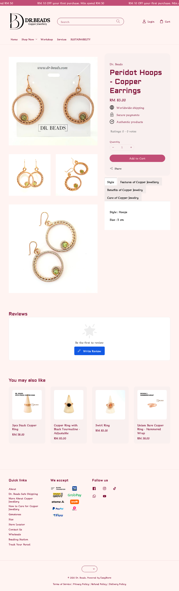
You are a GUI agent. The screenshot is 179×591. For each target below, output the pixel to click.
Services (61, 39)
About (12, 488)
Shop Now (28, 39)
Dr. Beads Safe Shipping (23, 493)
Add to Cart (137, 158)
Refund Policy (99, 583)
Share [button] (118, 168)
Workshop (47, 39)
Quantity (115, 141)
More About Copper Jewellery (21, 499)
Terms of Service (62, 583)
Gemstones (15, 514)
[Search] (118, 21)
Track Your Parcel (19, 544)
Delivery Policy (117, 583)
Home (14, 39)
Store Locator (17, 524)
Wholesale (15, 534)
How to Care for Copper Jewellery (23, 507)
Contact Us (15, 529)
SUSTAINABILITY (80, 39)
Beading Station (18, 539)
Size (11, 519)
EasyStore (106, 577)
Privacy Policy (81, 583)
